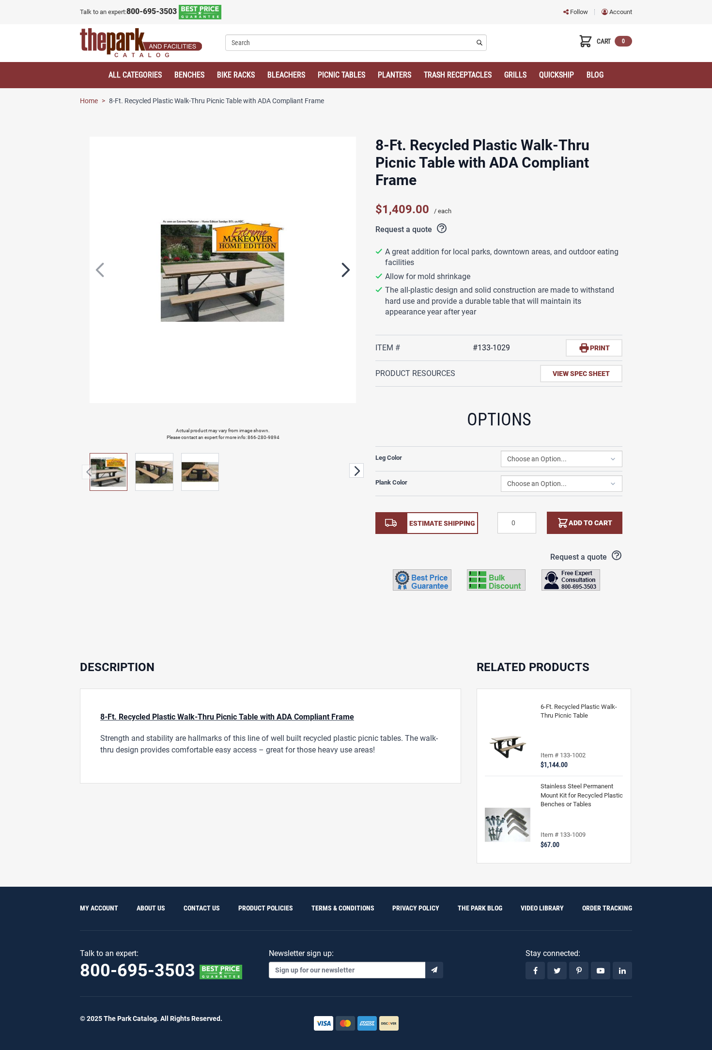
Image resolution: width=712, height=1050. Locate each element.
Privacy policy (415, 908)
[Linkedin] (622, 970)
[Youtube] (600, 970)
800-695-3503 (152, 11)
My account (99, 908)
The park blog (480, 908)
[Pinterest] (578, 970)
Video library (542, 908)
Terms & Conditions (342, 908)
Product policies (265, 908)
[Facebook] (535, 970)
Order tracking (607, 908)
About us (151, 908)
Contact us (202, 908)
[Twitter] (557, 970)
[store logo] (149, 42)
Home (89, 101)
